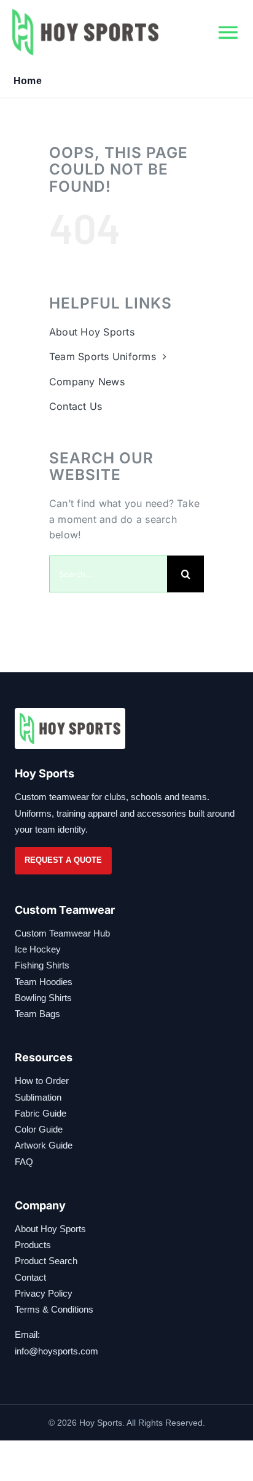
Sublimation (38, 1097)
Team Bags (37, 1013)
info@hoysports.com (56, 1351)
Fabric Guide (40, 1113)
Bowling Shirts (43, 997)
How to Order (42, 1080)
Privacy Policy (43, 1293)
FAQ (24, 1162)
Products (33, 1244)
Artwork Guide (43, 1145)
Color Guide (39, 1129)
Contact (30, 1277)
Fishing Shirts (42, 965)
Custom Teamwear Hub (62, 933)
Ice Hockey (38, 949)
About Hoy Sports (50, 1229)
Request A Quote (63, 860)
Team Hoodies (43, 981)
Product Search (46, 1260)
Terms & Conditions (54, 1309)
